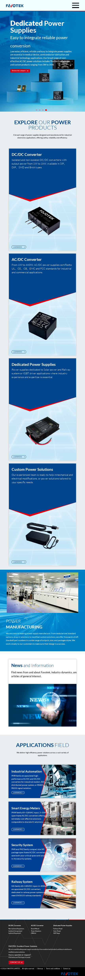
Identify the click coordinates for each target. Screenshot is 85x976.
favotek (15, 6)
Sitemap (40, 969)
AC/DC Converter (27, 259)
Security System (22, 845)
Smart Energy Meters (25, 808)
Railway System (22, 881)
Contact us (66, 969)
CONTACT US (15, 962)
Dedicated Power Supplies (34, 364)
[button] (36, 110)
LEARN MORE (17, 247)
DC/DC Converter (27, 154)
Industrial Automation (26, 771)
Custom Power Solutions (32, 469)
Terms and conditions (53, 969)
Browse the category (19, 71)
